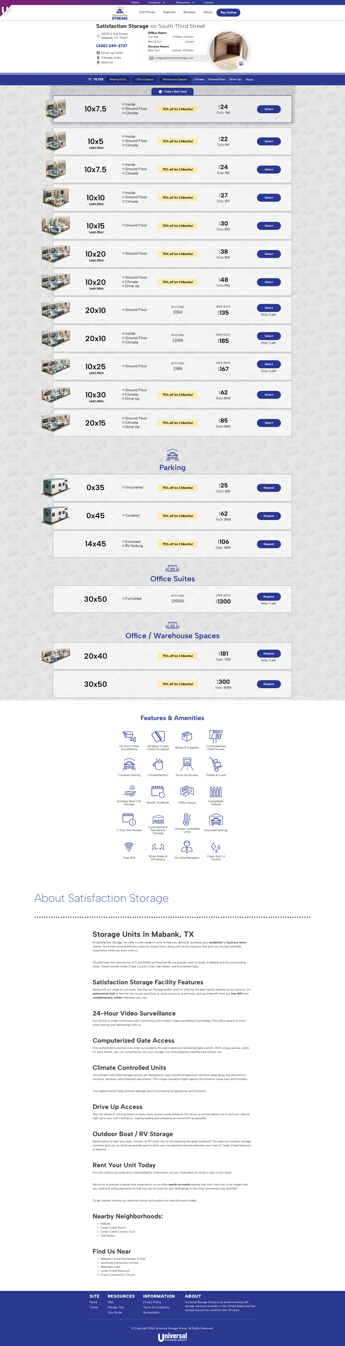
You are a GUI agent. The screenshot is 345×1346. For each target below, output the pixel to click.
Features (169, 12)
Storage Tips (116, 1307)
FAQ (110, 1302)
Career (94, 1307)
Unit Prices (147, 12)
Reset (249, 79)
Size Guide (115, 1312)
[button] (156, 2)
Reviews (189, 12)
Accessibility (151, 1312)
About (207, 12)
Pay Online (228, 12)
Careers (209, 2)
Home (135, 2)
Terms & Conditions (156, 1307)
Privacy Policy (152, 1302)
